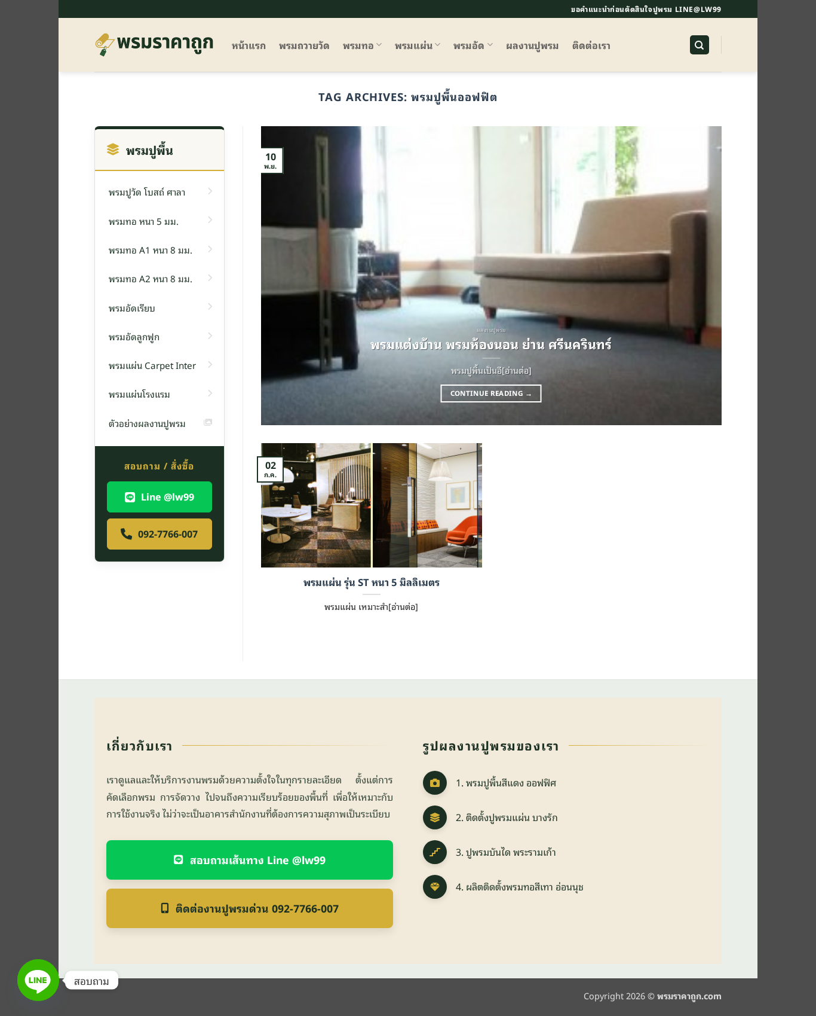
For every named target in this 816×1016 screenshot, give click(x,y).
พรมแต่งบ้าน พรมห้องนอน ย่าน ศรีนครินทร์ (491, 343)
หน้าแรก (249, 45)
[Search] (699, 45)
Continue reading (491, 393)
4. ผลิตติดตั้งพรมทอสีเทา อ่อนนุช (520, 886)
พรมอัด (468, 45)
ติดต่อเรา (591, 45)
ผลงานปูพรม (532, 45)
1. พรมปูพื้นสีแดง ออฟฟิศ (506, 782)
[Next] (697, 276)
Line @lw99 (167, 496)
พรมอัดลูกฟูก (134, 336)
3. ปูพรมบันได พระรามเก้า (506, 851)
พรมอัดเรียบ (132, 307)
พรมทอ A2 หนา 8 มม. (150, 278)
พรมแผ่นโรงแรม (139, 393)
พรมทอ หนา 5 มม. (144, 220)
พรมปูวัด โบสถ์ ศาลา (147, 191)
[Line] (38, 980)
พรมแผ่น (413, 45)
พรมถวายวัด (304, 45)
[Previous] (285, 276)
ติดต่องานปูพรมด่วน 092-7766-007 (257, 907)
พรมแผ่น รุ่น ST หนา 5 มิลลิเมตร (371, 581)
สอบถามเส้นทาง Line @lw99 (258, 859)
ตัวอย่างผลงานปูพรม (147, 423)
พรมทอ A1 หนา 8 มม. (150, 249)
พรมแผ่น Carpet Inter (152, 365)
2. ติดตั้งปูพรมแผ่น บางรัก (507, 817)
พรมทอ (358, 45)
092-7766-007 (168, 533)
